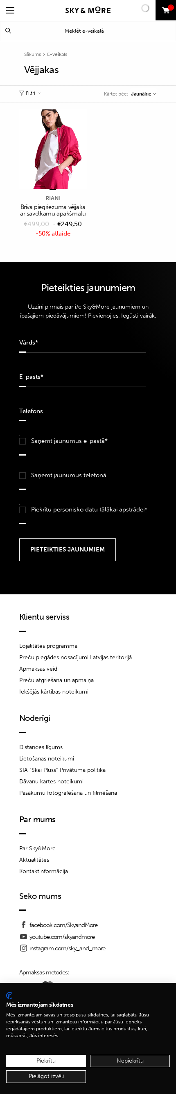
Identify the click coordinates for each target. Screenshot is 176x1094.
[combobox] (143, 94)
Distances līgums (41, 747)
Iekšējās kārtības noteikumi (53, 691)
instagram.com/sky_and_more (67, 948)
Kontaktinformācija (43, 871)
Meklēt (8, 31)
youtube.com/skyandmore (62, 937)
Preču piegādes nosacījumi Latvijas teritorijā (75, 657)
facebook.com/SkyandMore (63, 925)
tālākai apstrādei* (123, 509)
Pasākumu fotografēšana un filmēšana (68, 792)
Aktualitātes (34, 859)
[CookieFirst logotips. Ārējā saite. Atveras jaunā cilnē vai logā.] (9, 995)
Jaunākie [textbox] (141, 94)
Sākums (32, 54)
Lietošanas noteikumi (46, 758)
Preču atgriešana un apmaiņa (56, 680)
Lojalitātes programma (48, 646)
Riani (53, 198)
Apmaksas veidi (39, 668)
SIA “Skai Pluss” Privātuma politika (62, 770)
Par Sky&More (37, 848)
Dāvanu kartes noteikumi (51, 781)
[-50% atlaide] (53, 149)
